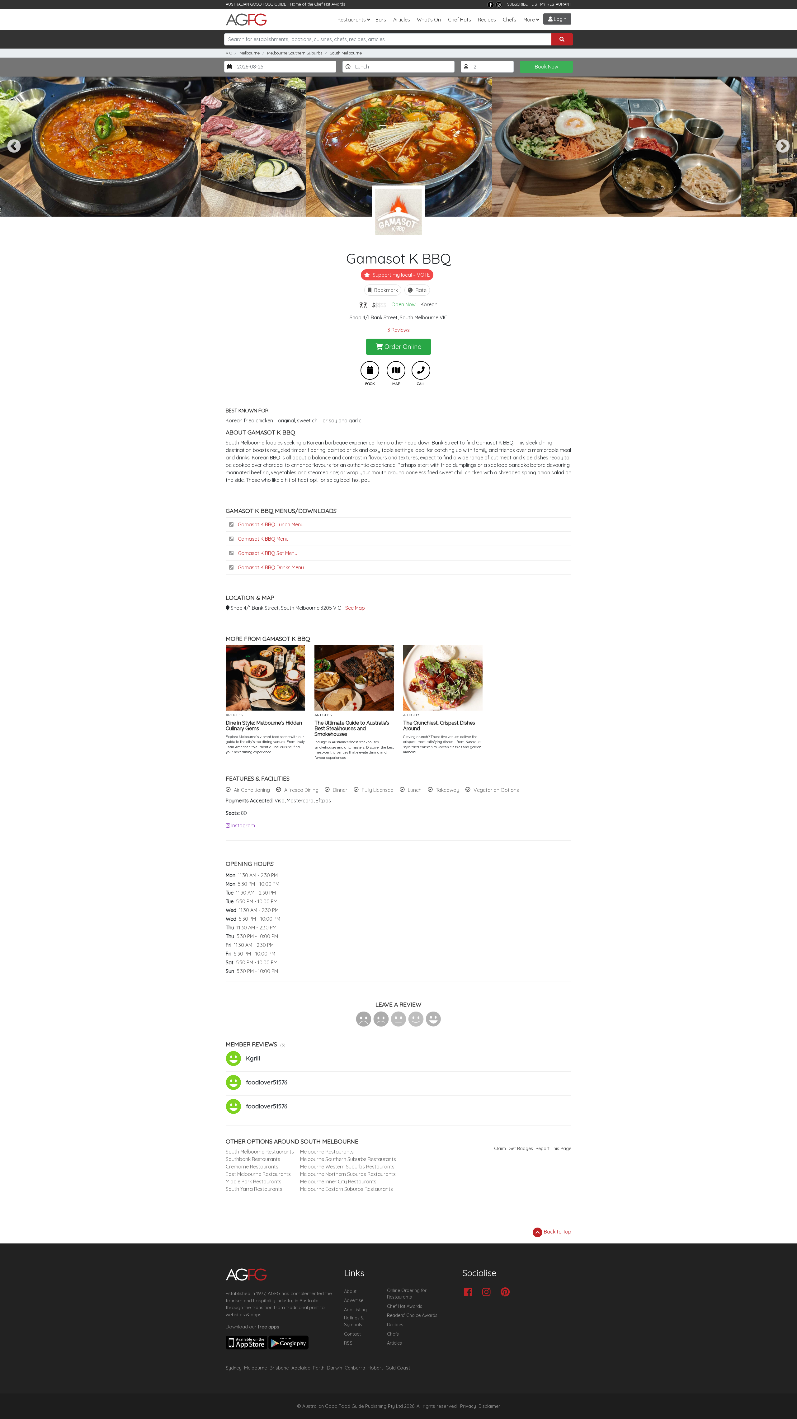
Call (421, 370)
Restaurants (351, 19)
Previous (14, 146)
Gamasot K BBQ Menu (263, 539)
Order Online (402, 346)
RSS (348, 1343)
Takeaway (447, 790)
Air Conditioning (252, 790)
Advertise (353, 1300)
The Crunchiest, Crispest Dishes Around (439, 725)
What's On (429, 19)
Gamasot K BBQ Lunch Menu (270, 524)
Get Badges (520, 1148)
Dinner (340, 790)
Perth (318, 1368)
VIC (229, 53)
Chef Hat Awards (329, 4)
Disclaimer (489, 1406)
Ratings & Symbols (354, 1321)
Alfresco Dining (301, 790)
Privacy (468, 1406)
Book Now (546, 66)
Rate (420, 290)
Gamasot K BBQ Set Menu (267, 553)
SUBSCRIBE (517, 4)
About (350, 1291)
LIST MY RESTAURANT (551, 4)
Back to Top (557, 1232)
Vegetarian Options (496, 790)
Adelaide (300, 1368)
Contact (352, 1334)
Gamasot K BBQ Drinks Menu (270, 567)
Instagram (242, 825)
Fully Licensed (378, 790)
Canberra (355, 1368)
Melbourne (249, 53)
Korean (429, 304)
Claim (500, 1148)
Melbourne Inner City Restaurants (338, 1181)
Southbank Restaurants (253, 1159)
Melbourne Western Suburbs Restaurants (347, 1166)
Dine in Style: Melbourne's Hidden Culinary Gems (264, 725)
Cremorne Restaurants (252, 1166)
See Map (355, 608)
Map (396, 370)
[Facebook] (490, 4)
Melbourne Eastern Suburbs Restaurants (346, 1189)
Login (559, 19)
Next (783, 146)
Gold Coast (397, 1368)
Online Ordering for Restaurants (407, 1294)
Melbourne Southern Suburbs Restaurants (348, 1159)
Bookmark (385, 290)
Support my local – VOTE (400, 275)
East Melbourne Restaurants (258, 1174)
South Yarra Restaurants (254, 1189)
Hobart (375, 1368)
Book (370, 370)
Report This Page (553, 1148)
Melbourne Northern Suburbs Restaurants (348, 1174)
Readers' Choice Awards (412, 1315)
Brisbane (279, 1368)
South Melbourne (346, 53)
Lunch (415, 790)
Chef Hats (459, 19)
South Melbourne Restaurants (260, 1152)
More (529, 19)
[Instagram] (498, 4)
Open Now (403, 304)
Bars (380, 19)
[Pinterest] (506, 1292)
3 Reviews (399, 330)
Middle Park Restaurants (253, 1181)
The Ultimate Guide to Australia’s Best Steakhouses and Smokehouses (351, 728)
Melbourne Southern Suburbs (294, 53)
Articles (401, 19)
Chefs (509, 19)
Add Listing (355, 1310)
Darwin (334, 1368)
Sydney (234, 1368)
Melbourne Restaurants (327, 1152)
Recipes (487, 19)
